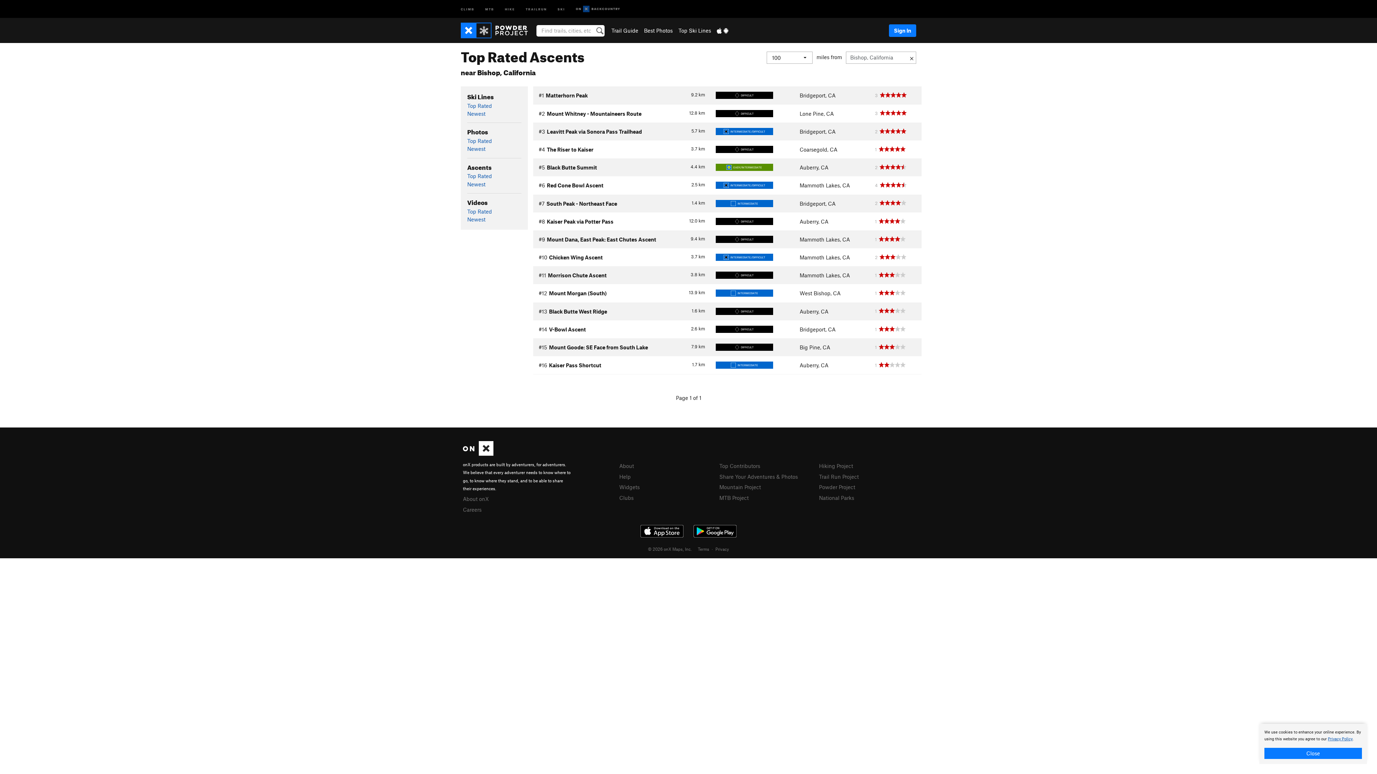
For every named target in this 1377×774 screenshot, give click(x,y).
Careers (472, 509)
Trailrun (536, 8)
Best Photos (658, 30)
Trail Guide (624, 30)
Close (1313, 753)
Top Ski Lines (694, 30)
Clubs (626, 497)
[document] (1313, 744)
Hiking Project (836, 466)
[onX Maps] (478, 453)
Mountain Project (740, 487)
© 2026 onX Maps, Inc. (670, 548)
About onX (476, 499)
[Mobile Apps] (722, 30)
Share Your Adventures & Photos (758, 476)
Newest (476, 113)
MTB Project (734, 497)
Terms (703, 548)
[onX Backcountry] (598, 9)
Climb (467, 8)
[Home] (498, 30)
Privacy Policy (1340, 739)
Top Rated (479, 105)
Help (625, 476)
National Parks (836, 497)
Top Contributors (739, 466)
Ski (561, 8)
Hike (510, 8)
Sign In (902, 30)
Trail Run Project (839, 476)
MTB (489, 8)
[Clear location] (911, 58)
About (626, 466)
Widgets (629, 487)
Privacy (722, 548)
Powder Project (837, 487)
